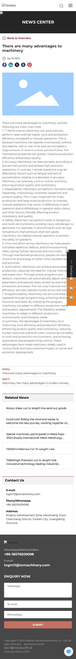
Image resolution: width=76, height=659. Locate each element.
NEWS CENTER (38, 22)
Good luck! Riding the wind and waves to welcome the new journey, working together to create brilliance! (36, 423)
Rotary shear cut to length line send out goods (36, 408)
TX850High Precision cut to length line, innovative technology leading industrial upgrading (32, 464)
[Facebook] (4, 64)
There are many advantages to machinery (29, 373)
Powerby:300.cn (13, 651)
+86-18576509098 (17, 504)
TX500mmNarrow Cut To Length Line (30, 449)
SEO (27, 651)
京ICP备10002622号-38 (18, 648)
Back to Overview (18, 38)
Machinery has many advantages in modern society (35, 383)
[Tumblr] (23, 64)
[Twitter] (17, 64)
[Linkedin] (10, 64)
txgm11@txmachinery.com (23, 494)
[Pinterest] (29, 64)
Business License (34, 644)
